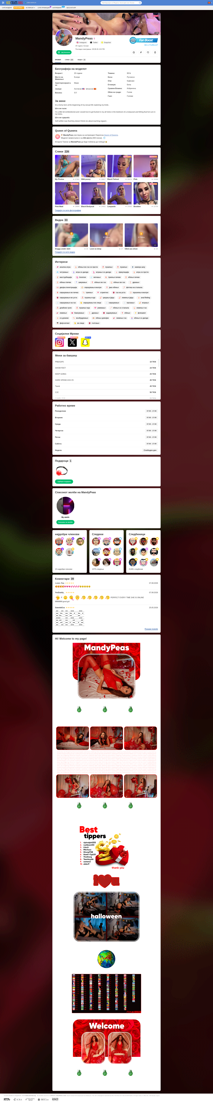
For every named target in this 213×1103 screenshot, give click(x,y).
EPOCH (53, 1095)
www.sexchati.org (30, 1095)
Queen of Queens (111, 135)
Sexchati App (71, 8)
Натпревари (56, 8)
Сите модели (7, 8)
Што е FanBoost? (151, 45)
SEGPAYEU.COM (61, 1095)
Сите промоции (44, 8)
